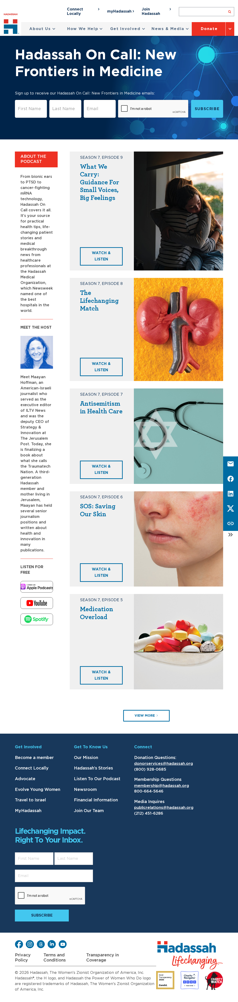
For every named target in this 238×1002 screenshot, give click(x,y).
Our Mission (86, 758)
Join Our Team (89, 811)
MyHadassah (28, 811)
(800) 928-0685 (150, 769)
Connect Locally (32, 768)
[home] (12, 24)
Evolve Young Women (37, 790)
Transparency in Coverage (102, 957)
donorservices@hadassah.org (163, 764)
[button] (42, 29)
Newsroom (85, 790)
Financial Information (96, 800)
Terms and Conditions (54, 957)
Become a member (34, 758)
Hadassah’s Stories (93, 768)
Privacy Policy (23, 957)
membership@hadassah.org (161, 786)
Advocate (25, 779)
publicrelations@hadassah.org (163, 808)
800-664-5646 (148, 791)
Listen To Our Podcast (97, 779)
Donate (209, 29)
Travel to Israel (30, 800)
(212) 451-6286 (148, 813)
